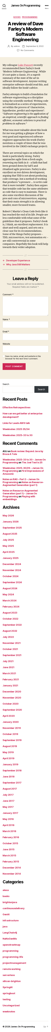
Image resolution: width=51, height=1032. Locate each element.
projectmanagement (14, 963)
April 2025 (9, 552)
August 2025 (10, 533)
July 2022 (8, 637)
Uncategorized (11, 1005)
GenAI (6, 914)
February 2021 (11, 679)
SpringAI (8, 987)
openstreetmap (11, 944)
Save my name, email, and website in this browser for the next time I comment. (23, 357)
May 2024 (8, 594)
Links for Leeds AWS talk (16, 423)
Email (6, 332)
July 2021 (8, 661)
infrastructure (11, 920)
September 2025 (12, 527)
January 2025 (11, 558)
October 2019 (10, 734)
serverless (9, 975)
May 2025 (8, 546)
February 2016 (11, 837)
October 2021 (10, 649)
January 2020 (11, 722)
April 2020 (9, 716)
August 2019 (10, 746)
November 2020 (12, 697)
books (17, 17)
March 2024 (9, 600)
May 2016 (8, 819)
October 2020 (11, 703)
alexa (6, 890)
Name (6, 319)
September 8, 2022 (35, 46)
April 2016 (8, 825)
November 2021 (12, 643)
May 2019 (8, 752)
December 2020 (12, 691)
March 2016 (9, 831)
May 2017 (8, 807)
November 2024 (12, 570)
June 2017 (8, 801)
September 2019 (12, 740)
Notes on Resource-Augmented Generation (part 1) (23, 484)
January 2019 (10, 764)
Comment (8, 294)
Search (6, 384)
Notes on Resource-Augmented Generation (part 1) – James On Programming (20, 493)
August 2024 (10, 588)
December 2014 (12, 867)
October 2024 (10, 576)
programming (30, 17)
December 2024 (12, 564)
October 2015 (10, 843)
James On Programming (25, 5)
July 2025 (8, 539)
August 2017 (10, 788)
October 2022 (10, 618)
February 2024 (11, 606)
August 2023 (10, 612)
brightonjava (10, 902)
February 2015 (11, 861)
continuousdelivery (14, 908)
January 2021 (10, 685)
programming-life (13, 957)
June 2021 (8, 667)
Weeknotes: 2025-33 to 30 (17, 435)
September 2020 (12, 709)
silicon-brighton (12, 981)
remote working (12, 969)
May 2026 (8, 515)
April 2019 (8, 758)
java (5, 926)
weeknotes (9, 1011)
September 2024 (12, 582)
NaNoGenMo (10, 938)
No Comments (27, 50)
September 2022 (12, 624)
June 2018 (9, 776)
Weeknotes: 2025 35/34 (16, 429)
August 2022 (10, 631)
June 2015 (9, 849)
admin (17, 46)
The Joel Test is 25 (32, 462)
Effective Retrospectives (16, 407)
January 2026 (11, 521)
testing (7, 999)
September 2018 (12, 770)
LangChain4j (10, 932)
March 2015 (9, 855)
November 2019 (12, 728)
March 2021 (9, 673)
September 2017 (12, 782)
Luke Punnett (25, 65)
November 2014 (12, 873)
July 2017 (8, 794)
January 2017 (10, 813)
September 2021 (12, 655)
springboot (9, 993)
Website (6, 344)
